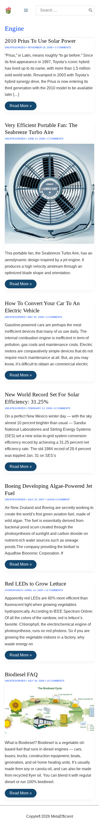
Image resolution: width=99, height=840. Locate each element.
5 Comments (55, 138)
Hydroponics (14, 590)
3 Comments (63, 47)
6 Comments (62, 408)
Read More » (20, 106)
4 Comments (54, 317)
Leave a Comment (58, 499)
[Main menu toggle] (26, 10)
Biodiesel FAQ (21, 674)
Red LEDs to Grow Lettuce (35, 584)
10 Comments (55, 680)
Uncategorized (15, 47)
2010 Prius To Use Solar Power (40, 41)
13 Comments (54, 590)
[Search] (90, 10)
